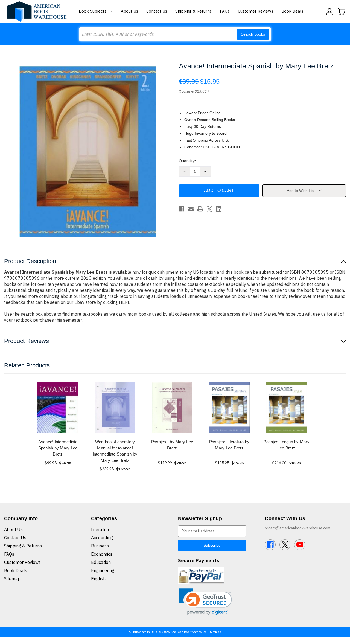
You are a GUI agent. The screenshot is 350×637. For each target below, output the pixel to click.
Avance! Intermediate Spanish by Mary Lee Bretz (58, 447)
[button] (205, 601)
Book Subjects (93, 11)
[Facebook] (181, 209)
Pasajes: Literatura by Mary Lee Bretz (229, 444)
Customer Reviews (255, 11)
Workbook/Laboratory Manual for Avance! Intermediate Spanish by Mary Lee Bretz (115, 451)
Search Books (253, 34)
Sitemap (12, 578)
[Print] (200, 209)
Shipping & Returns (193, 11)
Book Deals (292, 11)
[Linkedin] (218, 209)
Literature (100, 529)
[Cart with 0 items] (342, 12)
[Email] (191, 209)
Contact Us (156, 11)
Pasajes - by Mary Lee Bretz (172, 444)
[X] (209, 209)
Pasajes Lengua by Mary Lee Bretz (286, 444)
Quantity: (187, 160)
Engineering (102, 570)
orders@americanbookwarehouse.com (297, 528)
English (98, 578)
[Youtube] (299, 545)
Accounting (102, 537)
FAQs (225, 11)
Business (100, 546)
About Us (129, 11)
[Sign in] (329, 12)
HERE (124, 302)
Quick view (58, 407)
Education (101, 562)
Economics (101, 554)
